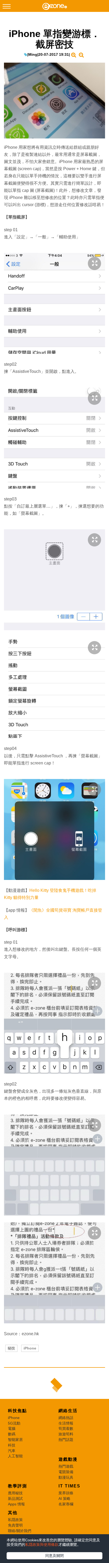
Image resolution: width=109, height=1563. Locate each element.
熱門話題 (65, 1439)
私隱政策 (15, 1520)
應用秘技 (15, 1493)
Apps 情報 (16, 1504)
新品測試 (15, 1498)
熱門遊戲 (65, 1466)
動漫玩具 (65, 1477)
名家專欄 (65, 1504)
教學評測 (17, 1486)
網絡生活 (68, 1410)
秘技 (11, 1348)
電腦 (11, 1428)
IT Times (69, 1486)
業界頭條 (65, 1493)
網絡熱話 (65, 1418)
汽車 (11, 1451)
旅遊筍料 (65, 1434)
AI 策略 (64, 1498)
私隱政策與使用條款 (41, 1544)
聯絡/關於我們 (19, 1531)
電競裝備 (65, 1472)
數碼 (11, 1434)
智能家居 (15, 1439)
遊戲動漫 (68, 1459)
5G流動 (14, 1423)
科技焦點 (17, 1410)
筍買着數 (65, 1428)
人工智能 (15, 1456)
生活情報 (65, 1423)
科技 (11, 1445)
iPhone (30, 1348)
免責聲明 (15, 1525)
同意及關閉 (54, 1555)
